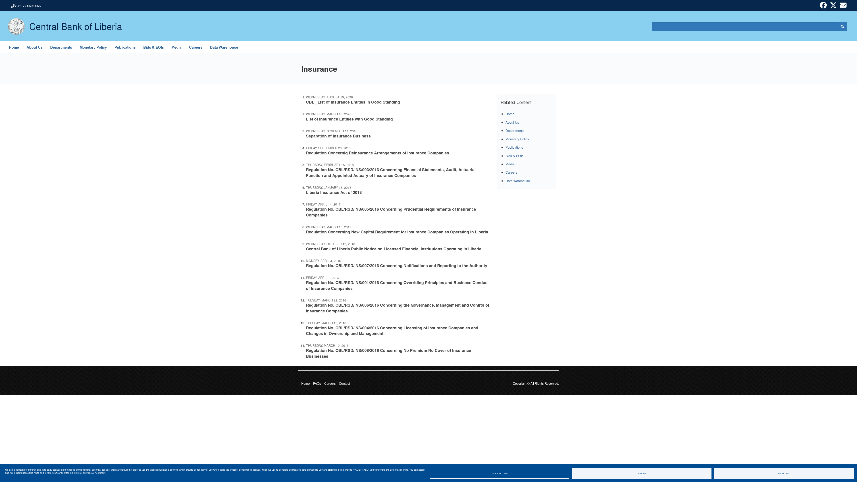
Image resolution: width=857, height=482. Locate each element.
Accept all (784, 473)
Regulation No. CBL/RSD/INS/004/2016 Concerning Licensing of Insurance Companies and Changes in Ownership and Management (392, 331)
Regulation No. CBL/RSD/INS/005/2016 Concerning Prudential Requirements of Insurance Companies (391, 212)
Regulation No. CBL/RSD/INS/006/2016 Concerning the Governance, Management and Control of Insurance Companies (397, 308)
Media (176, 47)
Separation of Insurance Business (338, 136)
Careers (195, 47)
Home (14, 47)
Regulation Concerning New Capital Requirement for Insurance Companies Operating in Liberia (397, 232)
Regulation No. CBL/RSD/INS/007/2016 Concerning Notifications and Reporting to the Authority (396, 265)
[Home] (14, 26)
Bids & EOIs (153, 47)
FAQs (317, 383)
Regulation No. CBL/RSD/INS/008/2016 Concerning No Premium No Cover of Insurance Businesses (388, 353)
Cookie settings (499, 473)
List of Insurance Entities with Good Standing (349, 119)
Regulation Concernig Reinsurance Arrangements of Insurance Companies (377, 153)
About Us (35, 47)
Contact (344, 383)
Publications (125, 47)
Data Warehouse (224, 47)
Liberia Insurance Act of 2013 (334, 192)
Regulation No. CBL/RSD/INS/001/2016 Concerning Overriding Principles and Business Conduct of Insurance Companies (397, 285)
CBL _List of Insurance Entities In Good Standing (353, 102)
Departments (61, 47)
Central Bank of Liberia (75, 22)
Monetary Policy (93, 47)
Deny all (641, 473)
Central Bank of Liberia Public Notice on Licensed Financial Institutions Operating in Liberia (393, 249)
